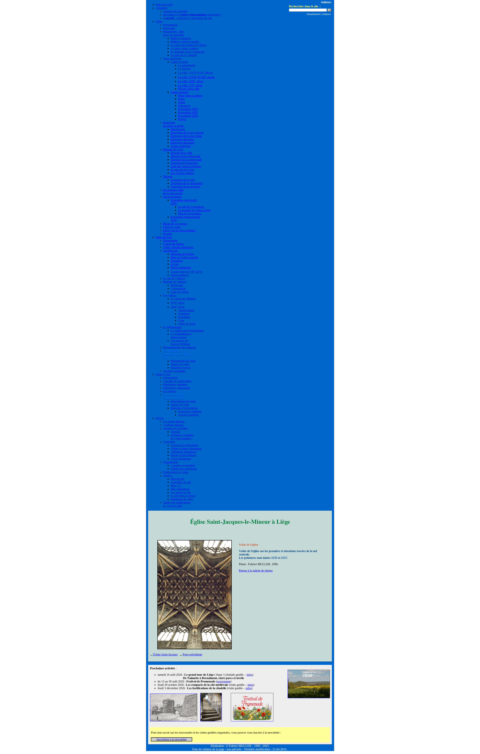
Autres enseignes (181, 146)
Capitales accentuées (183, 465)
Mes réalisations (180, 489)
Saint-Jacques (164, 237)
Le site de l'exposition (191, 206)
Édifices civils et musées (185, 41)
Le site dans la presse (183, 495)
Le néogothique (172, 327)
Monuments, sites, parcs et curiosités (173, 33)
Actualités (161, 8)
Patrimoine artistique (175, 384)
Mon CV (176, 485)
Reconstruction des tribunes (179, 347)
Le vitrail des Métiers (183, 298)
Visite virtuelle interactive (178, 247)
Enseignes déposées (182, 139)
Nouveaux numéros (189, 411)
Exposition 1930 (188, 112)
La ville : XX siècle (190, 85)
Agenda (175, 431)
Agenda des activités (175, 11)
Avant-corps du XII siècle (186, 271)
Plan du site (177, 478)
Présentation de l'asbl (183, 360)
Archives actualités (174, 371)
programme (223, 681)
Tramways (184, 105)
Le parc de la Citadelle (184, 55)
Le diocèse (184, 68)
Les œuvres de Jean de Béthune (180, 342)
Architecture (170, 250)
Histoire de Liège (173, 149)
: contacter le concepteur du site (187, 18)
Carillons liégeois (173, 425)
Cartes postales (179, 92)
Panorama (169, 28)
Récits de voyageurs (175, 223)
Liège (159, 21)
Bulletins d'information (184, 408)
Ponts (181, 98)
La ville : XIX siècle (190, 81)
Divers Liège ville (188, 88)
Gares (181, 102)
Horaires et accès (181, 367)
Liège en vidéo (172, 227)
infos (249, 674)
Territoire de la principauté (186, 159)
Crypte (175, 264)
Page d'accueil (164, 4)
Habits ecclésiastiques (183, 455)
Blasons (167, 176)
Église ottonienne (181, 267)
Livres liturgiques (181, 458)
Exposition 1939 (188, 115)
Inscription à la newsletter (172, 739)
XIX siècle (177, 307)
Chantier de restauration (177, 381)
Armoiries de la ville (183, 179)
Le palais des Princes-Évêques (188, 45)
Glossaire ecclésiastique (185, 445)
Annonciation (186, 310)
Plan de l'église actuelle (184, 257)
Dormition (184, 317)
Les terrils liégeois (173, 421)
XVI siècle (177, 302)
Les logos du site (180, 492)
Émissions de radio (182, 499)
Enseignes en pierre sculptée (173, 124)
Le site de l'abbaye (174, 278)
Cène (181, 320)
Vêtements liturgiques (183, 452)
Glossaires (169, 441)
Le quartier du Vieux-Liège (194, 210)
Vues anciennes (172, 58)
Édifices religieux (181, 38)
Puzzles (167, 233)
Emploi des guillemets (184, 468)
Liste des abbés (180, 292)
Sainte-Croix (163, 374)
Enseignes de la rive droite (186, 135)
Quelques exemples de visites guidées (182, 436)
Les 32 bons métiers (182, 173)
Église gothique (180, 275)
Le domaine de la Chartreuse (188, 51)
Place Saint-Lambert (190, 95)
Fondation (177, 260)
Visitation (183, 313)
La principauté (186, 65)
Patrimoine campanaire (176, 387)
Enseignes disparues (182, 142)
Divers (182, 119)
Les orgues (169, 391)
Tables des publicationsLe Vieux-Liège (176, 504)
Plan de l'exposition (189, 213)
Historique (177, 285)
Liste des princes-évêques (186, 166)
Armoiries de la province (185, 186)
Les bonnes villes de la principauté (173, 191)
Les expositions (172, 196)
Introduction (178, 129)
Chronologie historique (184, 162)
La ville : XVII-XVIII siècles (196, 77)
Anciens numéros (188, 414)
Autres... (168, 475)
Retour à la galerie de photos (256, 570)
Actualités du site (181, 482)
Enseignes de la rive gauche (187, 132)
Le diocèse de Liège (182, 169)
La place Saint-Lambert (184, 48)
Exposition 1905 (188, 109)
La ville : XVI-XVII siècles (195, 72)
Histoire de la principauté (185, 156)
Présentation (170, 24)
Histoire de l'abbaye (175, 281)
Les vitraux (169, 295)
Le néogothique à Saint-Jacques (181, 335)
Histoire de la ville (181, 152)
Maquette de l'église (182, 254)
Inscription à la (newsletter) (192, 14)
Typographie (170, 462)
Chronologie (178, 288)
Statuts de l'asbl (180, 364)
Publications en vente (175, 472)
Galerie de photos (173, 243)
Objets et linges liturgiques (186, 448)
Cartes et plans (179, 62)
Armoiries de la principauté (187, 183)
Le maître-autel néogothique (187, 330)
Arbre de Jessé (186, 323)
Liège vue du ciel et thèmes (179, 230)
